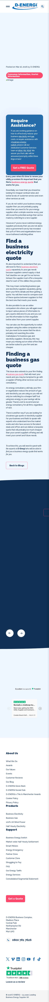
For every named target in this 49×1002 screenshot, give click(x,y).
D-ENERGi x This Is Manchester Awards (23, 794)
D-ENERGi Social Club (15, 790)
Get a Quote (15, 898)
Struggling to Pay (13, 862)
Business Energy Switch (16, 838)
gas (32, 136)
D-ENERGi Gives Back (15, 786)
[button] (8, 6)
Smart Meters (12, 846)
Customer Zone (13, 858)
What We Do (11, 761)
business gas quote (15, 374)
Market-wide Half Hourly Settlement (22, 842)
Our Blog (10, 782)
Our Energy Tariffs (14, 870)
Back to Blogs (17, 465)
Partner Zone (12, 854)
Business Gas (12, 818)
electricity (23, 136)
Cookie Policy (12, 798)
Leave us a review (15, 982)
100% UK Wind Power (15, 822)
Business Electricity (14, 814)
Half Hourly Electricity (15, 826)
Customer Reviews (14, 778)
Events (9, 774)
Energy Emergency (14, 850)
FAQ (8, 866)
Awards (9, 765)
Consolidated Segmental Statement (22, 879)
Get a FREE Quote (23, 167)
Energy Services (13, 875)
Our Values (10, 769)
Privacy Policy (12, 802)
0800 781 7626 (24, 150)
